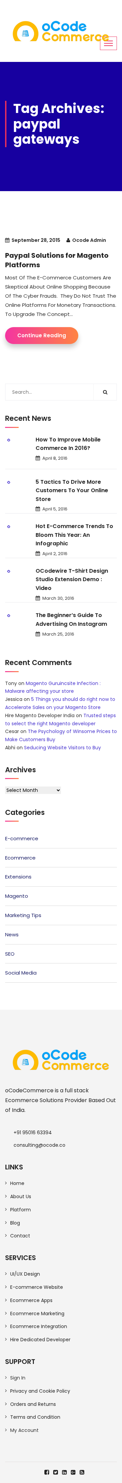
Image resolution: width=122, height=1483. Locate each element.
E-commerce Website (36, 1287)
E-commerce (21, 838)
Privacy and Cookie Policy (40, 1391)
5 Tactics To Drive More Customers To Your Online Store (72, 490)
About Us (20, 1196)
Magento (16, 895)
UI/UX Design (25, 1274)
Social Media (21, 972)
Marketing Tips (23, 915)
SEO (10, 953)
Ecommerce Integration (38, 1326)
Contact (20, 1235)
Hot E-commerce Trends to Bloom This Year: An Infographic (74, 534)
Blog (15, 1222)
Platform (20, 1209)
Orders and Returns (33, 1404)
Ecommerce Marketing (37, 1313)
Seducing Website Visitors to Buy (62, 747)
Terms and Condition (35, 1417)
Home (17, 1183)
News (12, 934)
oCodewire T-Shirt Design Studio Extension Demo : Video (72, 579)
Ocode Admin (89, 240)
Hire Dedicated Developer (40, 1339)
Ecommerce (20, 857)
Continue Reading (41, 335)
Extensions (18, 876)
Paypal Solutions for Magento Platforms (56, 260)
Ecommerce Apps (31, 1300)
